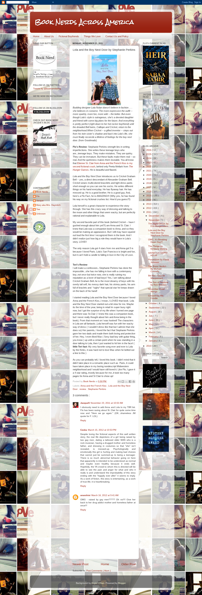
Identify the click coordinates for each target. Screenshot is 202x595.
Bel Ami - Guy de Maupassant (156, 276)
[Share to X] (126, 381)
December (154, 216)
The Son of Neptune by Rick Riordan (158, 283)
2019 (149, 179)
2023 (149, 162)
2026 (149, 150)
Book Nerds (42, 192)
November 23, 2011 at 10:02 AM (107, 403)
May (151, 324)
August (152, 312)
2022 (149, 166)
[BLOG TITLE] (45, 68)
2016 (149, 191)
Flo (37, 196)
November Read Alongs (156, 290)
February (154, 336)
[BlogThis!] (122, 381)
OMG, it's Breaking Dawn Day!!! (157, 240)
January (153, 341)
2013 (149, 204)
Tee (38, 209)
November (154, 220)
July (151, 316)
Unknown (41, 214)
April (151, 328)
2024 (149, 158)
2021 (149, 171)
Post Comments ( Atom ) (98, 570)
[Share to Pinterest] (133, 381)
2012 (149, 208)
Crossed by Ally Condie (155, 297)
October (153, 303)
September (154, 307)
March (152, 332)
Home (36, 36)
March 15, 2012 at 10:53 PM (102, 430)
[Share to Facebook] (130, 381)
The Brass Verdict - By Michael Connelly (157, 269)
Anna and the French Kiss (93, 386)
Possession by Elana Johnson (158, 260)
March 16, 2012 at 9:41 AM (105, 495)
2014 (149, 200)
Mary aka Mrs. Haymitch (48, 205)
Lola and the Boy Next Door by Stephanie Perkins (158, 233)
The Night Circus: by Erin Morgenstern (158, 224)
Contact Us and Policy (116, 36)
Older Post (128, 564)
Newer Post (80, 564)
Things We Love (92, 36)
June (151, 320)
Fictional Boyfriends (69, 36)
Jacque (40, 200)
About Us (49, 36)
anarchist (85, 495)
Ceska (83, 430)
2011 (149, 212)
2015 (149, 195)
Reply (83, 420)
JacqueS (85, 403)
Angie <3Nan (97, 583)
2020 (149, 175)
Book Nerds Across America (84, 22)
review (83, 389)
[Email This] (119, 381)
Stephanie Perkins (97, 389)
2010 (149, 346)
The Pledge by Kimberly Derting (157, 247)
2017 (149, 187)
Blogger (122, 583)
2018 (149, 183)
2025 (149, 154)
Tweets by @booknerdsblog (47, 88)
